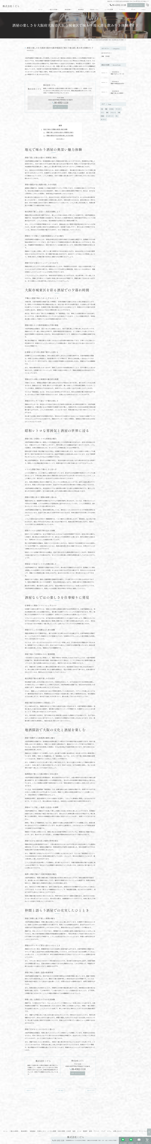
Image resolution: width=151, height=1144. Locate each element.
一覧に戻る (60, 1090)
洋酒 (119, 112)
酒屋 (106, 109)
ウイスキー (118, 109)
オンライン (103, 119)
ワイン (102, 112)
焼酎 (107, 112)
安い (117, 116)
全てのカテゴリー (106, 53)
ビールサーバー (110, 116)
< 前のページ (29, 1090)
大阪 (102, 109)
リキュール (113, 112)
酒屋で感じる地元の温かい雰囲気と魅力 (59, 132)
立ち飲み (111, 109)
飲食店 (102, 116)
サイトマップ (143, 1131)
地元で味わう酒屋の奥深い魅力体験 (55, 129)
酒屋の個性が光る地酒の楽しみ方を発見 (59, 135)
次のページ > (90, 1090)
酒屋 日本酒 (105, 56)
